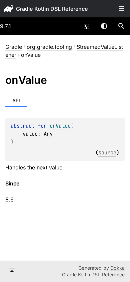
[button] (121, 26)
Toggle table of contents (121, 8)
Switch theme (104, 26)
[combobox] (86, 26)
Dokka (117, 268)
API (16, 100)
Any (48, 133)
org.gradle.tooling (49, 46)
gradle (24, 8)
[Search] (121, 26)
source (107, 152)
